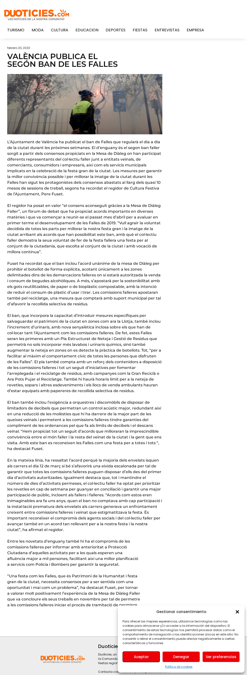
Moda (38, 30)
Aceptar (141, 656)
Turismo (15, 30)
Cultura (59, 30)
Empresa (195, 30)
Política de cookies (178, 667)
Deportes (115, 30)
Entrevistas (167, 30)
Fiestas (140, 30)
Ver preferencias (221, 656)
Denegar (181, 656)
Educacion (86, 30)
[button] (237, 611)
